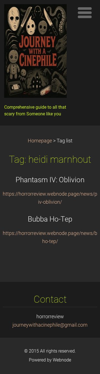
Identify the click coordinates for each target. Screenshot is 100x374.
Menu (84, 12)
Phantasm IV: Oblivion (50, 180)
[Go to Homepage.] (37, 52)
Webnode (62, 360)
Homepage (40, 141)
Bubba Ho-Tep (50, 219)
